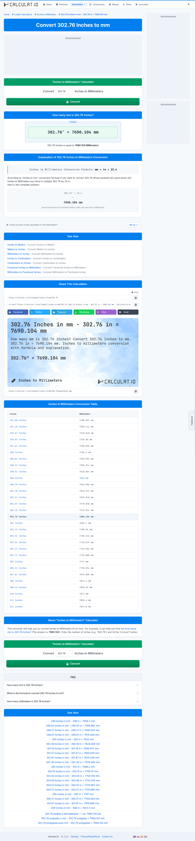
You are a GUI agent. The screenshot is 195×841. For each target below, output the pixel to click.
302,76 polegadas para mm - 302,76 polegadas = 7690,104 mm (73, 822)
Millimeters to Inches (18, 253)
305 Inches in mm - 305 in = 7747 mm (73, 794)
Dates (49, 4)
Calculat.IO (53, 836)
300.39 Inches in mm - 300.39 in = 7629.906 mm (73, 743)
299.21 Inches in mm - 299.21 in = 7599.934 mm (73, 730)
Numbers (63, 4)
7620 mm (83, 478)
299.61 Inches (18, 471)
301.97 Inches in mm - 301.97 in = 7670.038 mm (73, 757)
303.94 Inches (18, 542)
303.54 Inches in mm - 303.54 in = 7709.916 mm (73, 775)
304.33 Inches (18, 549)
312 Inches (16, 606)
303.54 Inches (18, 536)
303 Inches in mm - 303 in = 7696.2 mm (73, 766)
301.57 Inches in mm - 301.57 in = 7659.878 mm (73, 753)
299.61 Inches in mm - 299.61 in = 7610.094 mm (73, 734)
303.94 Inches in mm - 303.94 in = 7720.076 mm (73, 780)
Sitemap (75, 836)
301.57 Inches (18, 497)
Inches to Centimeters (19, 258)
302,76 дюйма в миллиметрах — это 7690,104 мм (73, 813)
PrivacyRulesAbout (90, 836)
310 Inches (16, 594)
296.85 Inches (18, 439)
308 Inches (16, 581)
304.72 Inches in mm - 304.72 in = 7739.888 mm (72, 789)
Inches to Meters (16, 244)
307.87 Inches (18, 574)
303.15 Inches (18, 529)
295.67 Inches (18, 433)
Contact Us (107, 836)
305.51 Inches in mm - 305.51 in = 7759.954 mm (73, 798)
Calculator (143, 4)
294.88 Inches (18, 420)
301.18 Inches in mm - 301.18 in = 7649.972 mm (73, 748)
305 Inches (16, 561)
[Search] (188, 4)
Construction (99, 4)
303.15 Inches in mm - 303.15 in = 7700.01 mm (73, 771)
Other (128, 4)
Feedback (192, 420)
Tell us (133, 225)
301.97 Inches (18, 504)
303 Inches (16, 523)
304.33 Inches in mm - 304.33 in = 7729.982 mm (73, 785)
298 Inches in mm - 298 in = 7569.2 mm (73, 721)
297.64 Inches (18, 446)
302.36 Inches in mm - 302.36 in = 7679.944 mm (73, 762)
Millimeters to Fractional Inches (24, 272)
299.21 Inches (18, 465)
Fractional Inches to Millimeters (24, 267)
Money (115, 4)
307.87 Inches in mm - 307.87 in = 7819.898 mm (73, 803)
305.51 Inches (18, 568)
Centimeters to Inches (19, 263)
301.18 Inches (18, 491)
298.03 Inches (18, 459)
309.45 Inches (18, 587)
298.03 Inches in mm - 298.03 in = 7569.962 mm (73, 725)
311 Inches (16, 600)
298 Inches (16, 452)
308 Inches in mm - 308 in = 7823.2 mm (73, 807)
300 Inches (16, 478)
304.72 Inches (18, 555)
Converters (77, 4)
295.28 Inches (18, 426)
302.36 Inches (18, 510)
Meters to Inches (16, 249)
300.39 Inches (18, 484)
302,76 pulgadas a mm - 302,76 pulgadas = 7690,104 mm (73, 818)
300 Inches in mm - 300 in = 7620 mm (73, 739)
